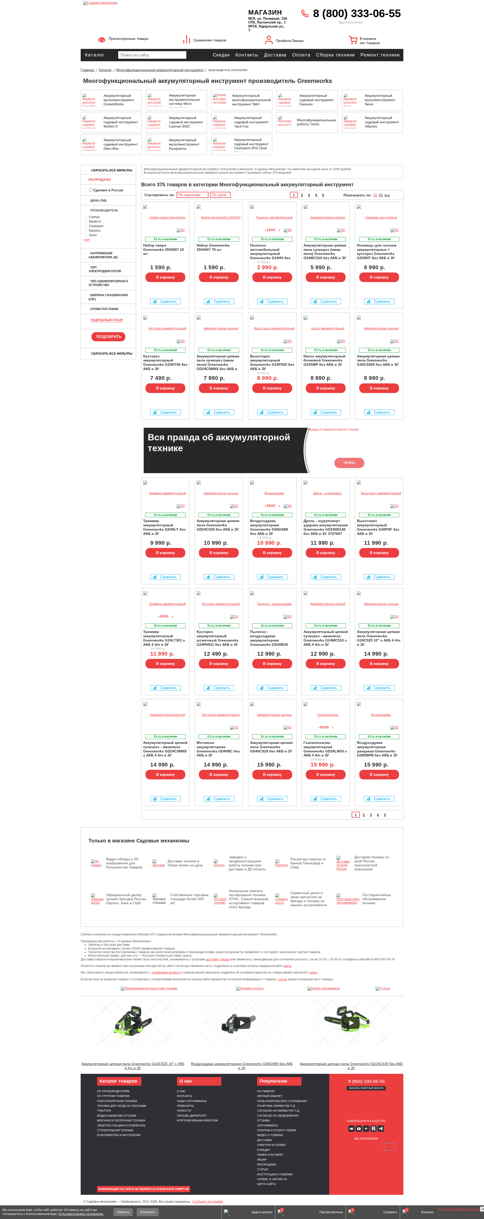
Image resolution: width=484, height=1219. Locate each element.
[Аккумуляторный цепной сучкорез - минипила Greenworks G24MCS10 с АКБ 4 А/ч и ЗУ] (326, 604)
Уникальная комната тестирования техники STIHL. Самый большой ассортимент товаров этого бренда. (248, 899)
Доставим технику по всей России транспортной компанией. (371, 863)
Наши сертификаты (192, 1101)
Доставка (275, 54)
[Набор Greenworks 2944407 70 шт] (219, 218)
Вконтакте (351, 1128)
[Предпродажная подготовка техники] (149, 989)
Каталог (94, 54)
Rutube (373, 1128)
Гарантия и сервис (271, 1144)
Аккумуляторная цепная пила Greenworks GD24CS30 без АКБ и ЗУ (351, 1066)
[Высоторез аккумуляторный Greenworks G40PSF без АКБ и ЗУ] (379, 493)
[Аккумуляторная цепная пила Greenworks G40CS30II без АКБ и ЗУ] (379, 329)
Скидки (221, 54)
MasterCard (354, 1146)
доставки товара (217, 959)
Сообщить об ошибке (207, 1201)
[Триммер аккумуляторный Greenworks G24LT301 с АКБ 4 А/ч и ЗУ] (165, 604)
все (387, 195)
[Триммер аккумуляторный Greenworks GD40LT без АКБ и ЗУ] (165, 493)
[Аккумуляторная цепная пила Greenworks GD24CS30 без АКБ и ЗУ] (219, 493)
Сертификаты (267, 1125)
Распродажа (99, 179)
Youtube (359, 1128)
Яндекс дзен (366, 1128)
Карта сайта (266, 1183)
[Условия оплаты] (250, 989)
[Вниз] (461, 35)
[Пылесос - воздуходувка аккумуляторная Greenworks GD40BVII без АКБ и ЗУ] (272, 604)
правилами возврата (167, 972)
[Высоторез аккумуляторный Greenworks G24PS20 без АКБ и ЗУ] (272, 329)
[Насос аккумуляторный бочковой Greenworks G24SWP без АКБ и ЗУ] (326, 329)
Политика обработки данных (459, 1209)
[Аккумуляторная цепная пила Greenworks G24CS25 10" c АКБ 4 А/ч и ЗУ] (379, 604)
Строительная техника (115, 1130)
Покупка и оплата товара (276, 1130)
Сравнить (168, 301)
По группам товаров (113, 1096)
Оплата (301, 54)
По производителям (113, 1091)
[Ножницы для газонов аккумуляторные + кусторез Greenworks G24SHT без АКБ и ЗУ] (379, 218)
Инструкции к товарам (274, 1174)
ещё (87, 239)
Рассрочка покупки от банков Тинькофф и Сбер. (308, 863)
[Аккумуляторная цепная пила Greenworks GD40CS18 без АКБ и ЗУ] (272, 715)
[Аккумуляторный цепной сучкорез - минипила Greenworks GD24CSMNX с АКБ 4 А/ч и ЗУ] (165, 715)
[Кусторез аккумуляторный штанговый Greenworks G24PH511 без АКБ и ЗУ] (219, 604)
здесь (287, 966)
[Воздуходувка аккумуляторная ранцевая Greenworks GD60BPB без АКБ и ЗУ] (379, 715)
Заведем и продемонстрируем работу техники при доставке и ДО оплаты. (248, 863)
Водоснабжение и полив (116, 1115)
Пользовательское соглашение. (81, 1214)
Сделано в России (108, 190)
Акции (261, 1159)
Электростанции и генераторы (121, 1125)
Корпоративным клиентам (197, 1120)
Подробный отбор (107, 320)
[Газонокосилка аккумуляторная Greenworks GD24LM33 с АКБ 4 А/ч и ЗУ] (326, 715)
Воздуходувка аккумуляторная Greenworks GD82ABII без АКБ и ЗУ (242, 1066)
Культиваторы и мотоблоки (118, 1135)
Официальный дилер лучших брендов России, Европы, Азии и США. (126, 899)
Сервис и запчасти (272, 1179)
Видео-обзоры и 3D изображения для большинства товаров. (124, 863)
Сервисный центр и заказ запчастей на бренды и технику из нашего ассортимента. (309, 899)
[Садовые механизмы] (154, 2)
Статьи (262, 1169)
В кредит (263, 1149)
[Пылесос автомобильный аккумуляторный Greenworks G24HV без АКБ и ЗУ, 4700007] (272, 218)
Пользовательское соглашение (282, 1101)
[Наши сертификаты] (324, 989)
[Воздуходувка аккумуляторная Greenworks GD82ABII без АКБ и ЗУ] (272, 493)
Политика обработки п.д (276, 1105)
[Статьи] (383, 989)
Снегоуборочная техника (117, 1101)
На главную (266, 1091)
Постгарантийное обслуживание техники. (376, 899)
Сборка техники (335, 54)
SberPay (390, 1147)
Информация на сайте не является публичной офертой (143, 1189)
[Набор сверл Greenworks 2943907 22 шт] (165, 218)
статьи (282, 979)
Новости (184, 1110)
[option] (272, 450)
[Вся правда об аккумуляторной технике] (461, 1192)
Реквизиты (185, 1105)
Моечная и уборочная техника (121, 1120)
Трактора (104, 1110)
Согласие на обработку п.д (278, 1110)
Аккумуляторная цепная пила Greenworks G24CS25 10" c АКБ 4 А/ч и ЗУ (132, 1066)
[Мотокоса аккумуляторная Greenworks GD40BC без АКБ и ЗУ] (219, 715)
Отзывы (263, 1120)
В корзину (165, 277)
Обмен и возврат (270, 1154)
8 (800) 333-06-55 (357, 13)
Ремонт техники (380, 54)
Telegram (381, 1128)
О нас (181, 1091)
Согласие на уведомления (277, 1115)
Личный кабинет (270, 1096)
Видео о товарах (270, 1135)
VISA (342, 1146)
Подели (371, 1146)
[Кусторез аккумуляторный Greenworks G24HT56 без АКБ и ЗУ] (165, 329)
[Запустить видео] (132, 1023)
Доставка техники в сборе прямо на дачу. (185, 863)
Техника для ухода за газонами (121, 1105)
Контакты (246, 54)
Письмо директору (191, 1115)
